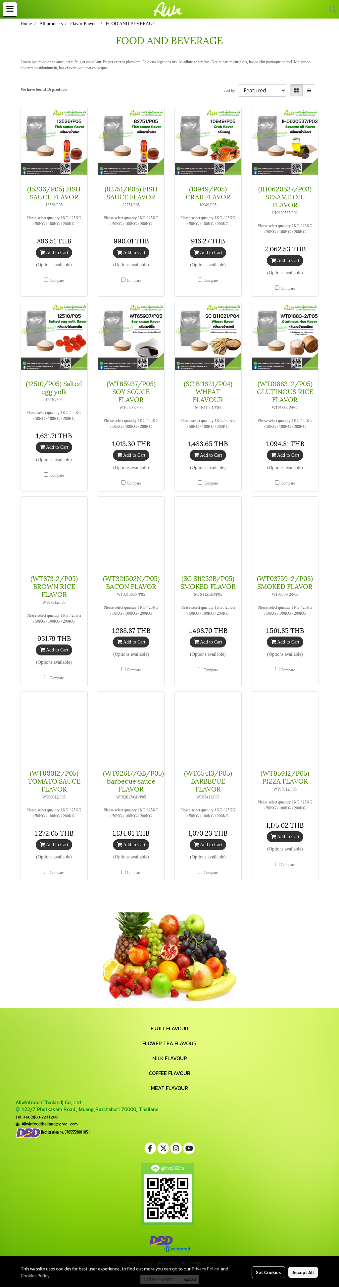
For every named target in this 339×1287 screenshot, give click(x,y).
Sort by (230, 90)
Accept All (303, 1272)
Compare (57, 280)
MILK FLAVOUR (169, 1058)
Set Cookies (268, 1272)
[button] (330, 9)
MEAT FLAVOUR (169, 1088)
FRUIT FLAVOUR (169, 1028)
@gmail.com (49, 1123)
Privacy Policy (205, 1268)
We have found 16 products (44, 89)
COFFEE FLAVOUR (169, 1073)
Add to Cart (56, 252)
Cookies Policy (35, 1275)
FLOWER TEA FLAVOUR (169, 1043)
